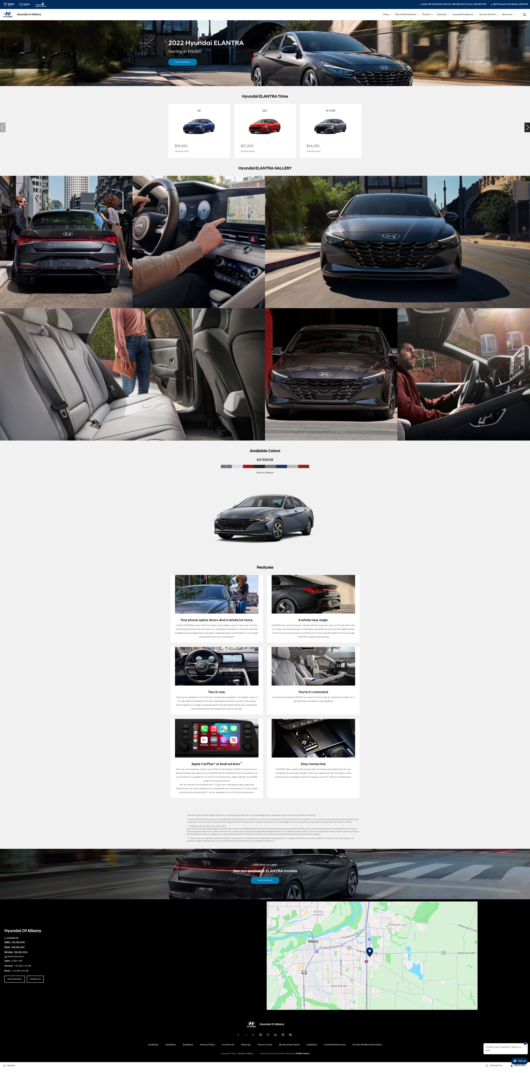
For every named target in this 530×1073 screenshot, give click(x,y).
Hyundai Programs (462, 15)
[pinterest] (283, 1035)
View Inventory (182, 62)
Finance (426, 15)
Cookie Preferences (335, 1045)
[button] (524, 14)
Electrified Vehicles (405, 15)
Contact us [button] (35, 979)
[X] (238, 1035)
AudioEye (153, 1045)
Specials (441, 15)
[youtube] (290, 1035)
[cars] (246, 1035)
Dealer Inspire (302, 1054)
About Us (507, 15)
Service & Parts (487, 15)
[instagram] (268, 1035)
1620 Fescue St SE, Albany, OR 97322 (510, 4)
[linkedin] (275, 1035)
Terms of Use (265, 1045)
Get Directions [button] (14, 979)
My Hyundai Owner (289, 1045)
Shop (386, 15)
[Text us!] (519, 1062)
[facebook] (261, 1035)
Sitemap (246, 1045)
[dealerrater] (253, 1035)
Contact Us (228, 1045)
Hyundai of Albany (245, 1054)
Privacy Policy (207, 1045)
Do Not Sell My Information (367, 1045)
